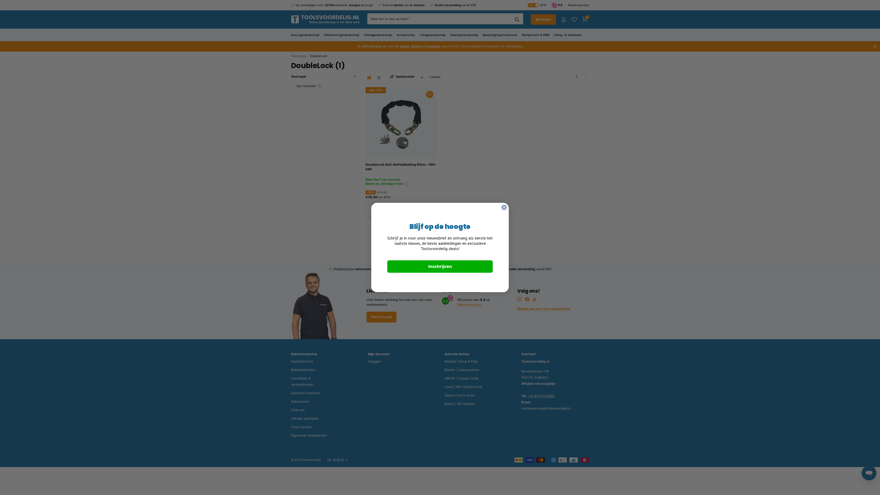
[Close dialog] (504, 207)
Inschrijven (440, 266)
